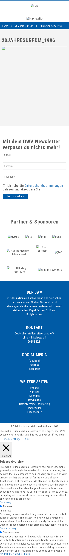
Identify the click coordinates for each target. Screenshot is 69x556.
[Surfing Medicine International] (19, 248)
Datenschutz (34, 412)
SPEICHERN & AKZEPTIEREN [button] (15, 554)
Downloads (34, 400)
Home (5, 26)
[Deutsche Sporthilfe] (42, 233)
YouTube (34, 364)
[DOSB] (56, 233)
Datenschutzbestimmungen (44, 185)
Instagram (34, 368)
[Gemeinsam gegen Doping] (58, 248)
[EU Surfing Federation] (19, 266)
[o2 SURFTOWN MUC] (50, 266)
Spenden (34, 396)
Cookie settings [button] (12, 439)
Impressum (34, 408)
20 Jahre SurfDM (24, 26)
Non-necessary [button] (8, 528)
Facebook (34, 360)
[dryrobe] (13, 233)
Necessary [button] (5, 502)
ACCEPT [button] (29, 439)
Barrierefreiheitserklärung (34, 404)
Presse (34, 388)
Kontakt (34, 391)
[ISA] (29, 233)
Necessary (9, 506)
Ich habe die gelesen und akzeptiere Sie (33, 187)
